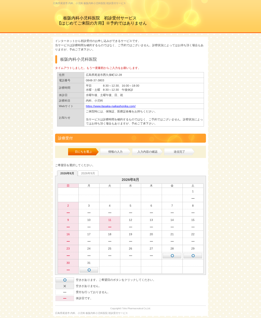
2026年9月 (88, 173)
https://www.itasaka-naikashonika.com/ (111, 106)
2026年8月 (67, 173)
